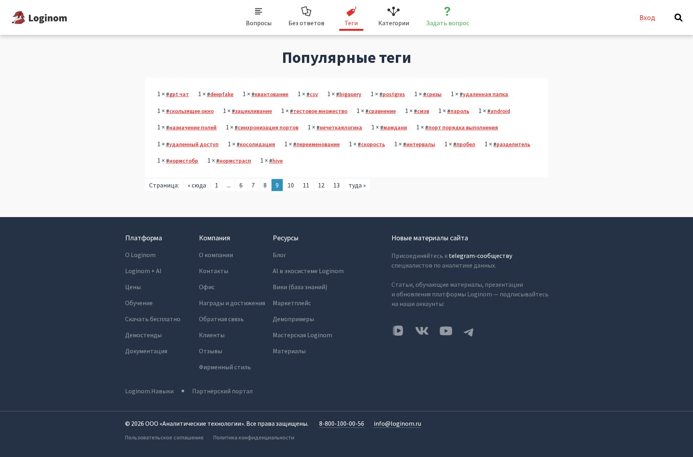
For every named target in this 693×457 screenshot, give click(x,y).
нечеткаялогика (341, 127)
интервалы (420, 144)
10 (291, 185)
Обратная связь (221, 319)
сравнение (382, 111)
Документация (146, 351)
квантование (271, 94)
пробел (465, 144)
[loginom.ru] (39, 17)
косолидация (257, 144)
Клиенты (212, 335)
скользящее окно (191, 111)
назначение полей (193, 127)
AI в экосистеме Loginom (308, 271)
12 (321, 185)
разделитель (513, 144)
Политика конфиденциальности (253, 437)
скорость (373, 144)
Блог (279, 255)
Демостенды (143, 335)
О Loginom (140, 255)
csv (314, 94)
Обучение (139, 303)
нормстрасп (235, 160)
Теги (351, 23)
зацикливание (253, 111)
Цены (133, 287)
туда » (357, 185)
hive (277, 160)
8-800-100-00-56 (341, 423)
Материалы (289, 351)
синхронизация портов (268, 127)
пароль (459, 111)
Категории (393, 23)
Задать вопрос (447, 23)
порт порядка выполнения (463, 127)
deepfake (221, 94)
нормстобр (183, 160)
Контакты (213, 271)
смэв (423, 111)
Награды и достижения (232, 303)
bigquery (350, 94)
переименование (318, 144)
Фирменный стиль (225, 367)
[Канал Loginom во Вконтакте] (397, 331)
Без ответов (306, 23)
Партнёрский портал (222, 391)
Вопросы (259, 23)
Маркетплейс (292, 303)
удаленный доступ (194, 144)
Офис (207, 287)
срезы (434, 94)
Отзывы (210, 351)
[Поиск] (679, 18)
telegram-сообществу (480, 256)
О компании (216, 255)
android (500, 111)
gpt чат (179, 94)
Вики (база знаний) (300, 287)
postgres (394, 94)
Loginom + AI (143, 271)
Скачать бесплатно (152, 319)
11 (306, 185)
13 (336, 185)
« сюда (197, 185)
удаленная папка (485, 94)
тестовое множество (320, 111)
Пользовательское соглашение (164, 437)
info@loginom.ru (397, 423)
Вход (647, 17)
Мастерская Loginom (302, 335)
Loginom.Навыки (149, 391)
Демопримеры (293, 319)
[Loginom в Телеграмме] (469, 330)
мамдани (395, 127)
